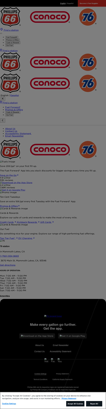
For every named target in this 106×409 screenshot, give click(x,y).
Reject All (94, 403)
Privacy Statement (69, 398)
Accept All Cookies (75, 403)
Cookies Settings (9, 403)
